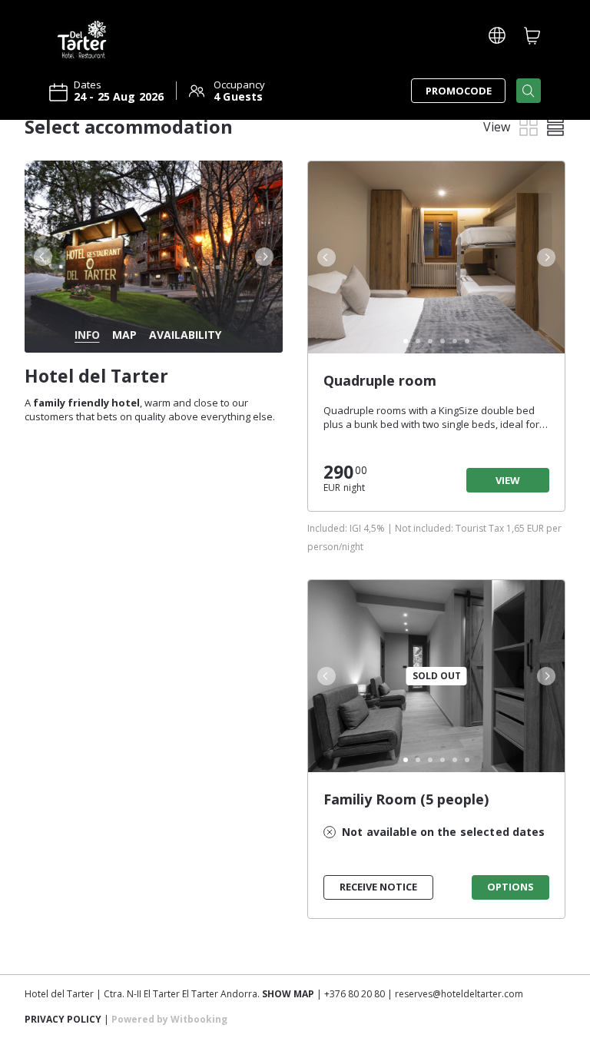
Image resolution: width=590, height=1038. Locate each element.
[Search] (528, 90)
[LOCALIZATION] (497, 35)
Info (87, 334)
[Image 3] (430, 341)
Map (124, 334)
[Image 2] (418, 341)
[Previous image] (41, 256)
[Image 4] (442, 341)
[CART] (532, 35)
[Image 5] (455, 341)
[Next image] (266, 256)
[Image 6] (467, 341)
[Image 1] (405, 341)
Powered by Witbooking (169, 1019)
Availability (185, 334)
